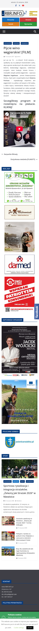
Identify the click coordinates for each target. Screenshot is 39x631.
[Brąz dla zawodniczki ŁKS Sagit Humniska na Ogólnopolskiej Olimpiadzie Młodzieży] (8, 553)
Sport (22, 481)
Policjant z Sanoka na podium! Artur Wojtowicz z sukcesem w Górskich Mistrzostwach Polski (25, 537)
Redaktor (19, 501)
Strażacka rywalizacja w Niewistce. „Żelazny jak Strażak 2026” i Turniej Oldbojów (24, 522)
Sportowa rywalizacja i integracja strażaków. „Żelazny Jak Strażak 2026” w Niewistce (19, 491)
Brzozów (10, 20)
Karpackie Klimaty (11, 154)
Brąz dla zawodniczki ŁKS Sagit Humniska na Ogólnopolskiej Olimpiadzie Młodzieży (25, 552)
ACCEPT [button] (30, 628)
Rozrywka (16, 43)
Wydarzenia (25, 43)
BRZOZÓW (15, 481)
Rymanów (28, 24)
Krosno (28, 20)
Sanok (10, 24)
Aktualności (7, 43)
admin (18, 56)
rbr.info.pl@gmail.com (9, 594)
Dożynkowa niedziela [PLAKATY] (23, 159)
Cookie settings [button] (19, 628)
